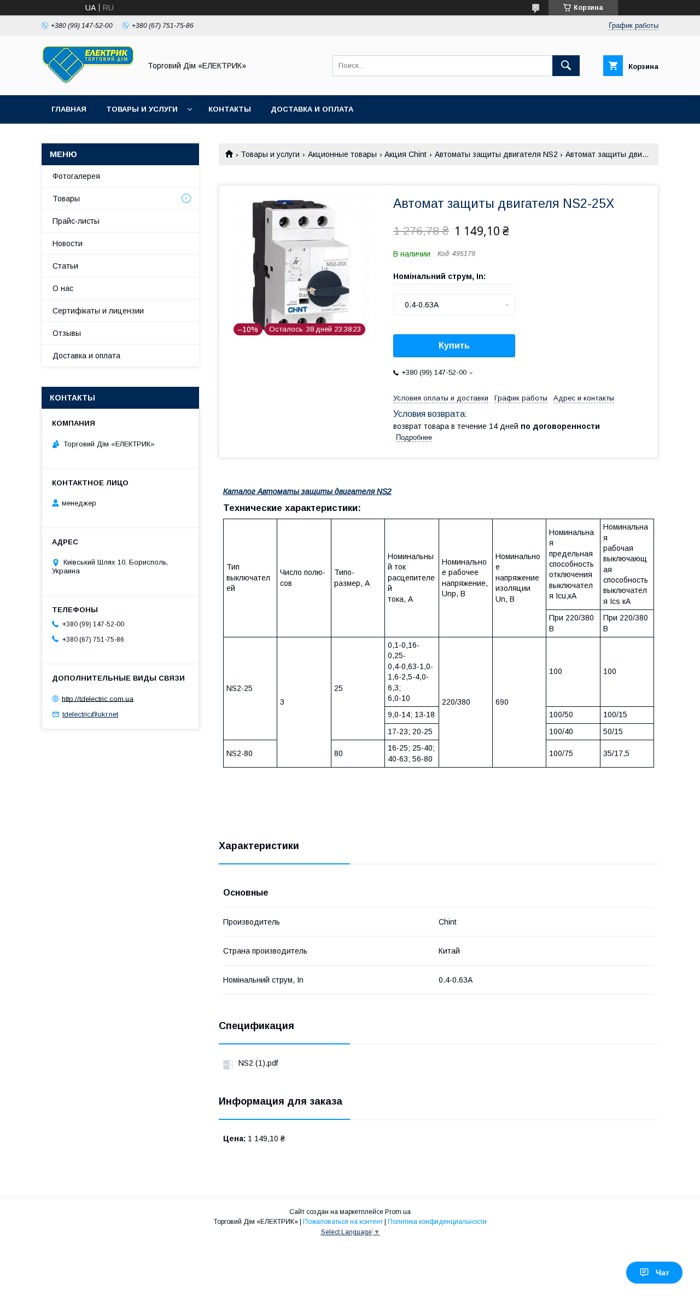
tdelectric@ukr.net (90, 714)
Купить (454, 345)
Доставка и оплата (312, 109)
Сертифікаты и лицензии (98, 310)
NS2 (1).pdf (258, 1063)
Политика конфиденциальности (437, 1222)
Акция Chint (405, 154)
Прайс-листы (76, 221)
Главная (68, 109)
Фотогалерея (76, 176)
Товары (66, 198)
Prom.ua (398, 1212)
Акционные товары (342, 154)
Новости (67, 243)
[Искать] (566, 65)
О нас (62, 288)
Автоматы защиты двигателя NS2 (496, 154)
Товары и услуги (142, 109)
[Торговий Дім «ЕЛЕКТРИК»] (88, 81)
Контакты (229, 109)
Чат (662, 1272)
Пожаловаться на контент (343, 1222)
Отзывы (66, 333)
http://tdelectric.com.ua (97, 698)
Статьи (65, 266)
